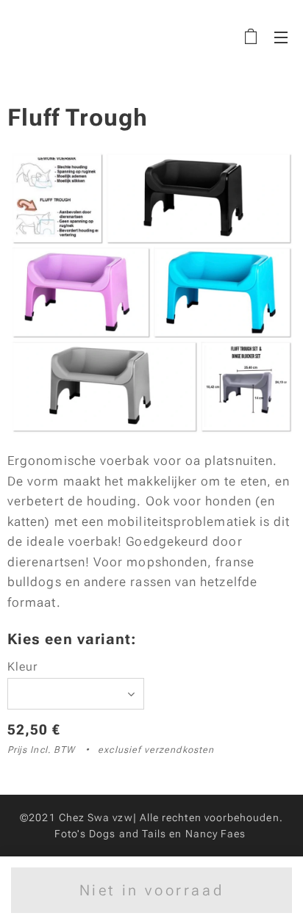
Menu (281, 36)
